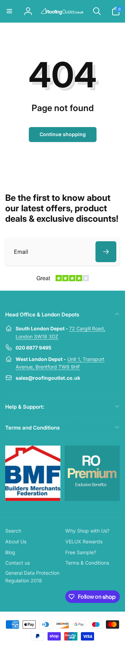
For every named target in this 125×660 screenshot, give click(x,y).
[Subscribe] (105, 251)
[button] (9, 11)
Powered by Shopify (78, 649)
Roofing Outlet (54, 649)
